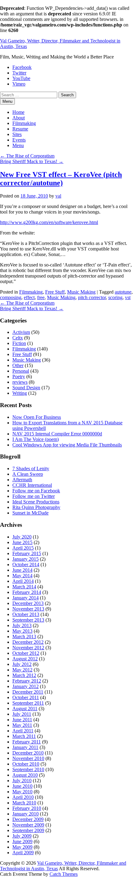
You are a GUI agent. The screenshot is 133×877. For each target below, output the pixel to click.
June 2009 (22, 841)
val (58, 195)
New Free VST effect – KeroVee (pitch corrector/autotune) (61, 178)
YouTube (21, 78)
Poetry (18, 376)
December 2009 (28, 819)
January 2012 (25, 686)
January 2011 (25, 747)
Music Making (81, 291)
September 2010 (28, 769)
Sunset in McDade (30, 512)
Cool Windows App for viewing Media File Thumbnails (67, 444)
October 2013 (25, 614)
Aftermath (22, 479)
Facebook (22, 67)
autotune (123, 291)
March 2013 (24, 636)
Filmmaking (24, 123)
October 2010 (25, 764)
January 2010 (25, 813)
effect (29, 297)
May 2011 (22, 725)
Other (18, 365)
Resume (20, 128)
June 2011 (22, 719)
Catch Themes (63, 874)
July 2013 (22, 625)
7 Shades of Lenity (30, 468)
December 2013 (28, 603)
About (18, 117)
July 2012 (22, 664)
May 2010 (22, 791)
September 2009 (28, 830)
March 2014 (24, 586)
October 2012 (25, 653)
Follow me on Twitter (33, 496)
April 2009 (23, 852)
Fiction (19, 343)
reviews (20, 382)
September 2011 (28, 703)
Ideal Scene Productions (35, 501)
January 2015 (25, 559)
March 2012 (24, 675)
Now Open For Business (36, 417)
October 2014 (25, 564)
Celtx (17, 337)
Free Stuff (55, 291)
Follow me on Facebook (36, 490)
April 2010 (23, 797)
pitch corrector (92, 297)
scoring (115, 297)
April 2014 (23, 581)
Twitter (19, 72)
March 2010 (24, 802)
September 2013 (28, 620)
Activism (21, 332)
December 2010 (28, 752)
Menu (18, 145)
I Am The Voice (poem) (35, 439)
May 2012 (22, 669)
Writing (19, 393)
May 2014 (22, 575)
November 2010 (28, 758)
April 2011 (22, 730)
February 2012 (26, 680)
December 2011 (27, 692)
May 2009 (22, 847)
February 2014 (26, 592)
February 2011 (26, 741)
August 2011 (24, 708)
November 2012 (28, 647)
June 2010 (22, 786)
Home (18, 112)
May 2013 (22, 631)
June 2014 (22, 570)
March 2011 (24, 736)
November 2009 (28, 824)
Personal (20, 371)
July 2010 (22, 780)
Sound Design (26, 387)
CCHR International (32, 485)
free (41, 297)
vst (128, 297)
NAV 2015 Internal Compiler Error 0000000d (57, 433)
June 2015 (22, 542)
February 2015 (26, 553)
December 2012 (28, 642)
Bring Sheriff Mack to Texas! (31, 161)
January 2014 (25, 597)
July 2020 (22, 536)
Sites (17, 134)
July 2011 (21, 714)
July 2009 (22, 836)
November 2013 (28, 608)
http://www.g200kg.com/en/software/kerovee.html (49, 222)
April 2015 (23, 548)
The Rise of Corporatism (27, 155)
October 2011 (25, 697)
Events (19, 139)
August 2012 (25, 658)
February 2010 (26, 808)
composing (10, 297)
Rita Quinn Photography (36, 507)
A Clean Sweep (27, 474)
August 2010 (25, 775)
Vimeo (18, 83)
